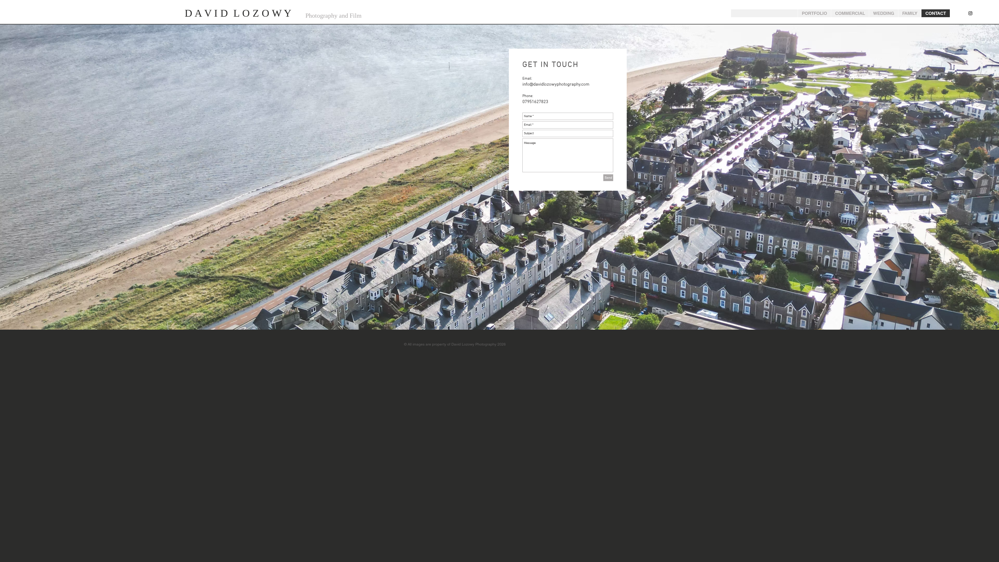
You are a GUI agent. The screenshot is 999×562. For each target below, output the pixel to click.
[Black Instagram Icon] (970, 13)
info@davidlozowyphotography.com (555, 84)
